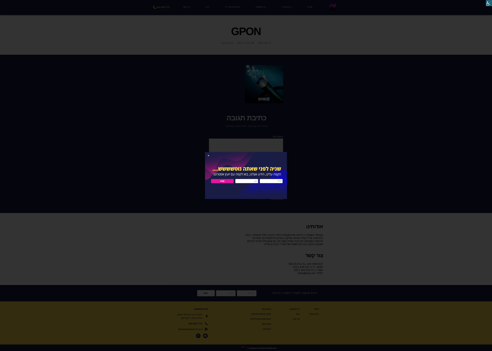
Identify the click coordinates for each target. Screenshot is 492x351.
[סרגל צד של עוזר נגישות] (489, 3)
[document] (246, 175)
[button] (208, 156)
